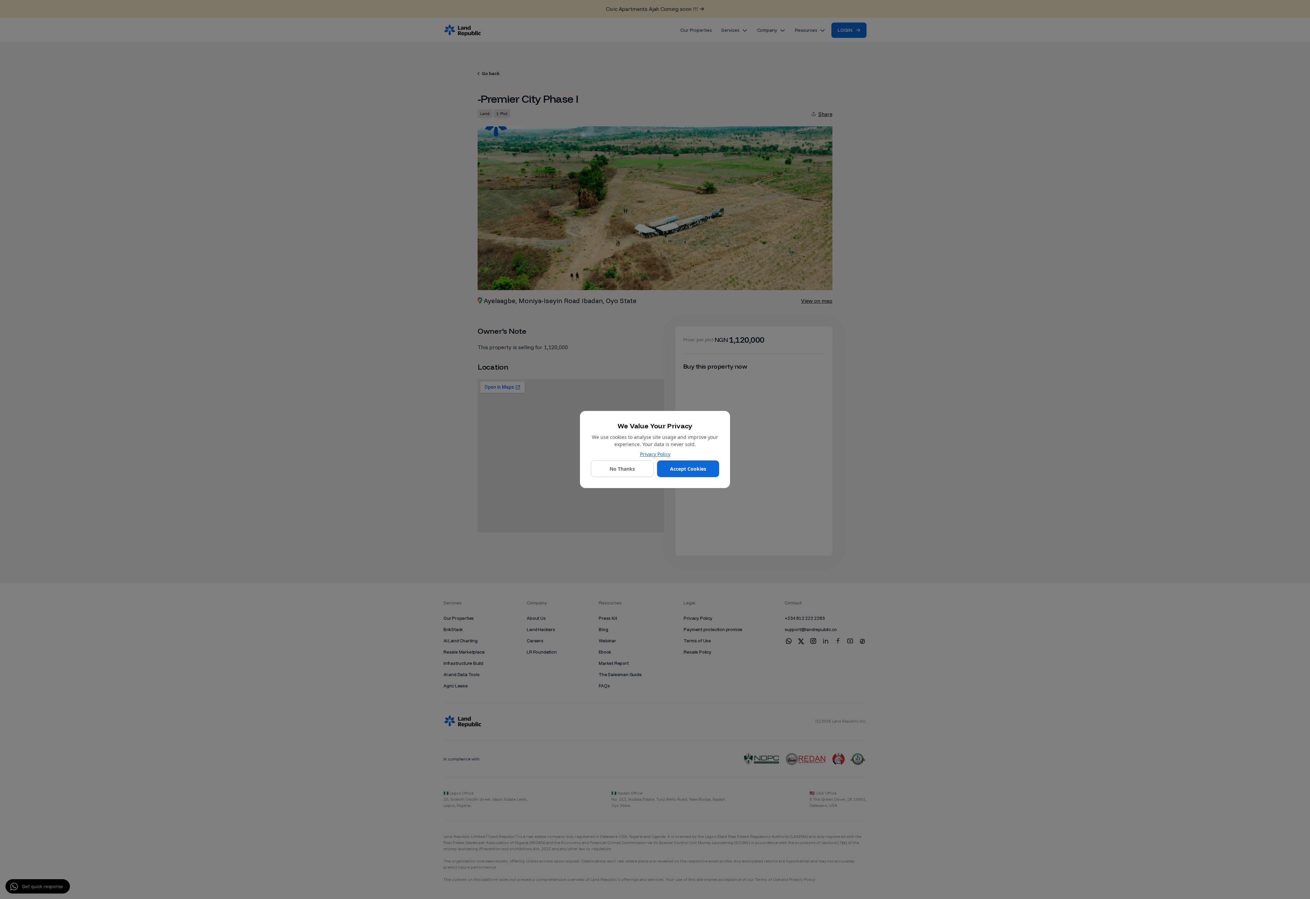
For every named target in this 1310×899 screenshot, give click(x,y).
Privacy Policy (655, 454)
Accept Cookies (688, 469)
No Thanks (622, 469)
